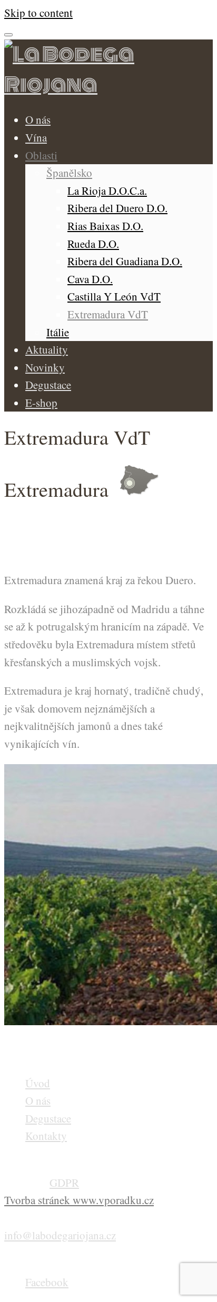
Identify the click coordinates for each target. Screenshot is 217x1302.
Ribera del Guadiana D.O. (124, 261)
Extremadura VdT (107, 314)
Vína (36, 137)
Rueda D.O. (93, 243)
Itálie (57, 332)
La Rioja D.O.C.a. (107, 190)
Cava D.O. (90, 279)
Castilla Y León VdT (114, 296)
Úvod (37, 1083)
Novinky (45, 367)
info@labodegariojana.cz (60, 1235)
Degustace (48, 384)
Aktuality (46, 349)
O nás (38, 119)
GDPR (64, 1182)
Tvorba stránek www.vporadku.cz (79, 1200)
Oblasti (41, 155)
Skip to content (38, 12)
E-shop (41, 402)
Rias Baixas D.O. (105, 225)
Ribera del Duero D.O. (117, 208)
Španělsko (69, 172)
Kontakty (46, 1135)
